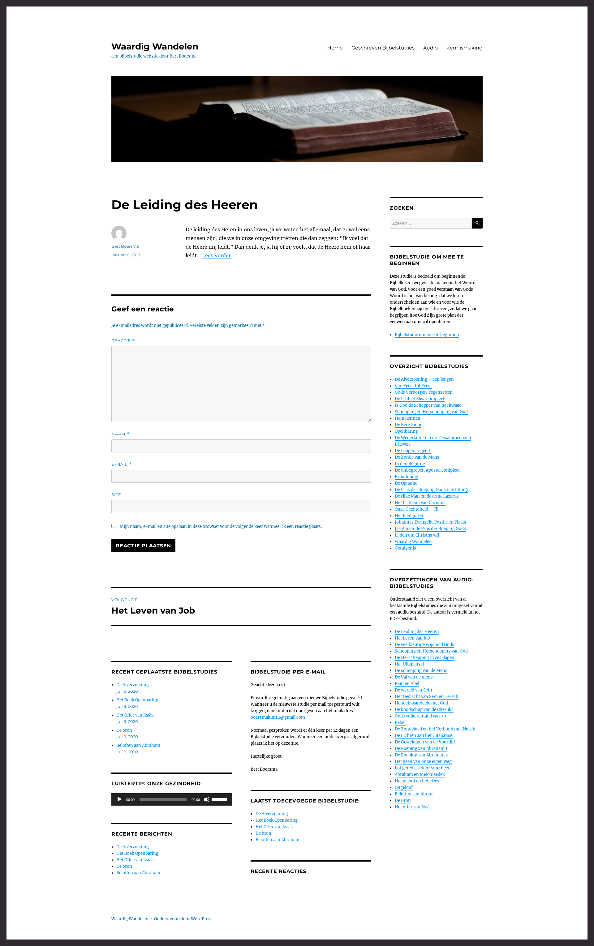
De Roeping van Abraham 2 (421, 755)
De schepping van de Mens (421, 670)
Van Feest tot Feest (413, 385)
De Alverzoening (132, 684)
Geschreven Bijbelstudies (383, 48)
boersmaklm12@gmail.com (278, 717)
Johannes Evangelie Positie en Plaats (430, 522)
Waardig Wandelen (154, 46)
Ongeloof (404, 787)
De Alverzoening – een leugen (424, 379)
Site (116, 494)
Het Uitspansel (409, 664)
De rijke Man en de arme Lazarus (427, 496)
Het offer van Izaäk (413, 807)
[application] (171, 799)
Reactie (123, 340)
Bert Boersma (125, 246)
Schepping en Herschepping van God (431, 411)
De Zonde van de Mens (417, 457)
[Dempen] (207, 799)
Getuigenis (405, 548)
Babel (400, 722)
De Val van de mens (414, 677)
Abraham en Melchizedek (420, 774)
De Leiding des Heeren (417, 631)
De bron (124, 730)
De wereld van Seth (413, 690)
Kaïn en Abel (407, 683)
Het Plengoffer (409, 515)
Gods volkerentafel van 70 (420, 716)
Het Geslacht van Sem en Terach (426, 696)
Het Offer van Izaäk (135, 715)
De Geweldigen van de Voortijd (425, 742)
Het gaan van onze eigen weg (423, 761)
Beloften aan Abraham (138, 745)
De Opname (406, 483)
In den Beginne (410, 463)
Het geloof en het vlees (417, 781)
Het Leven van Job (412, 638)
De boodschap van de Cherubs (424, 709)
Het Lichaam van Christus (420, 502)
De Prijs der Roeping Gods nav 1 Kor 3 (431, 489)
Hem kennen (407, 418)
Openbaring (406, 431)
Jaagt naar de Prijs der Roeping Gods (430, 528)
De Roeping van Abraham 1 (421, 748)
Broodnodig (406, 476)
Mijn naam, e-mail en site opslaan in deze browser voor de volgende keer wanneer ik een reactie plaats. (221, 526)
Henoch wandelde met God (421, 703)
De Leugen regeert (413, 450)
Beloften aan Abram (414, 794)
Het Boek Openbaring (137, 700)
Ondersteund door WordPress (183, 919)
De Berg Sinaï (408, 424)
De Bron (403, 800)
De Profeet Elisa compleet (420, 398)
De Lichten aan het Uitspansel (424, 735)
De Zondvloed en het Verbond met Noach (435, 729)
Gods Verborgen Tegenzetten (424, 392)
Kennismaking (464, 48)
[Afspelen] (119, 799)
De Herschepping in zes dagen (424, 657)
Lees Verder (216, 255)
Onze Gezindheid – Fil (416, 509)
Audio (430, 48)
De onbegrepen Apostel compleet (427, 470)
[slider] (220, 798)
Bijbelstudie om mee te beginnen (427, 334)
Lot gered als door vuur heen (423, 768)
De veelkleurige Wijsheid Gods (424, 644)
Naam (120, 434)
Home (335, 48)
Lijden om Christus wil (417, 535)
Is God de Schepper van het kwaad (428, 405)
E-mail (121, 464)
